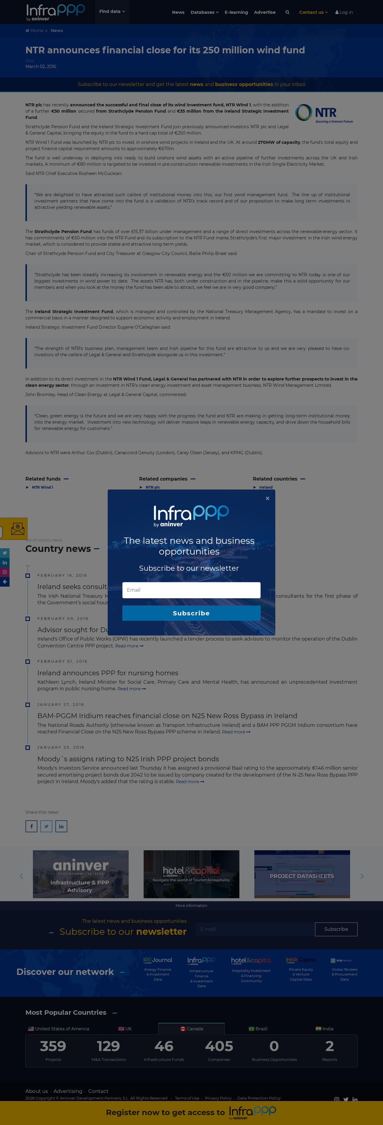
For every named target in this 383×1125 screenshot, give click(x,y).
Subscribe (191, 613)
